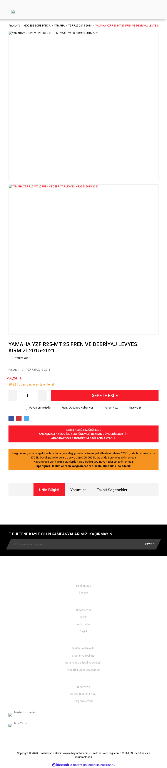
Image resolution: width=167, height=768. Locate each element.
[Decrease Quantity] (12, 395)
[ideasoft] (60, 765)
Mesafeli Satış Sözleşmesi (83, 669)
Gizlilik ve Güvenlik (83, 648)
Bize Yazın (83, 687)
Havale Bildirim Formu (83, 694)
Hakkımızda (83, 585)
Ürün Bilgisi (49, 490)
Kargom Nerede (84, 701)
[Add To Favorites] (38, 408)
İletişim (83, 592)
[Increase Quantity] (42, 395)
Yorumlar (78, 490)
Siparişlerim (83, 610)
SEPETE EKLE (105, 395)
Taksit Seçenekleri (112, 490)
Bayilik (84, 631)
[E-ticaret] (83, 765)
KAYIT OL (150, 544)
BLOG (83, 617)
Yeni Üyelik (83, 624)
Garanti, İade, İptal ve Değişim (83, 662)
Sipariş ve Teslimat (83, 655)
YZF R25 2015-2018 (38, 369)
